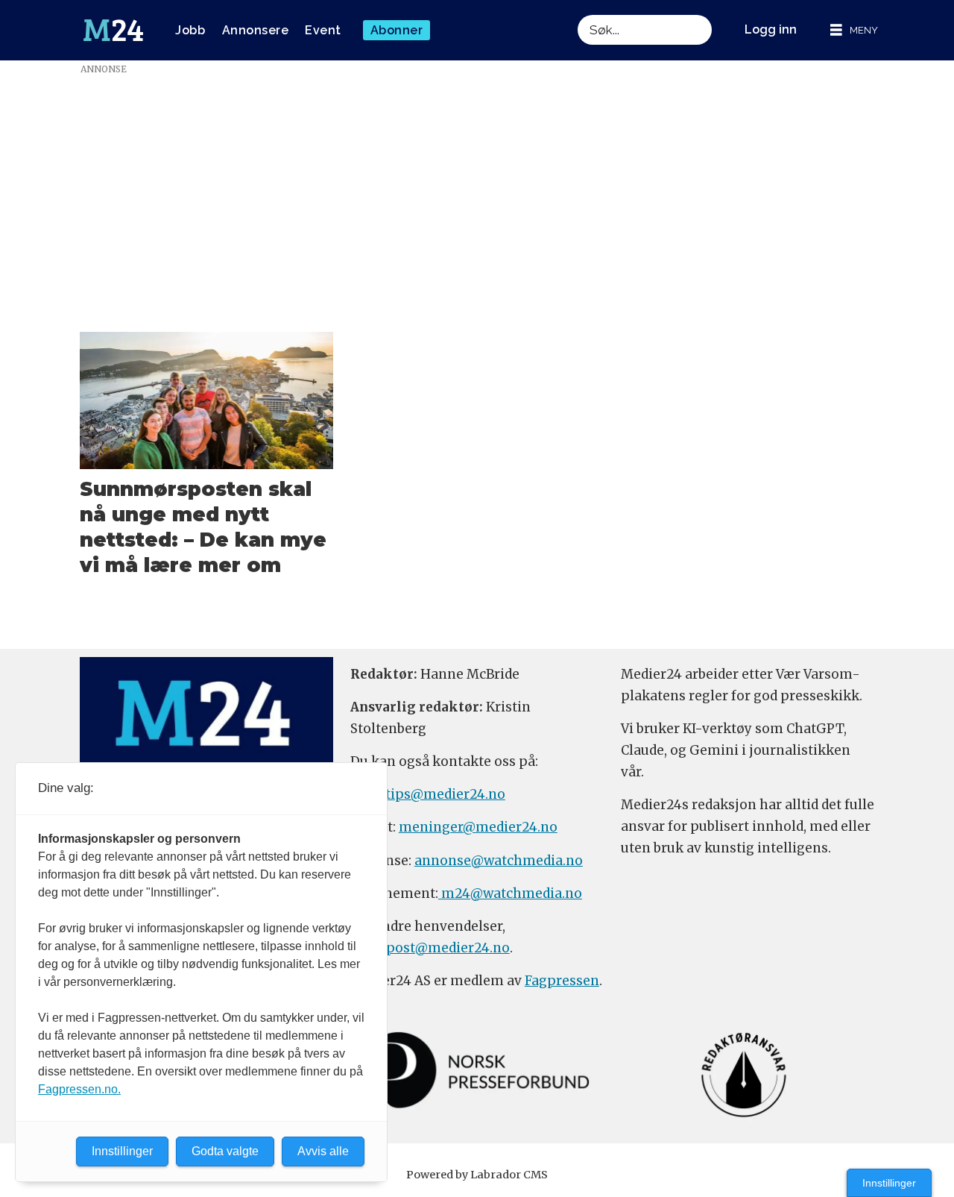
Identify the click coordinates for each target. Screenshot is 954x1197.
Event (323, 30)
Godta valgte (225, 1151)
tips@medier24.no (445, 794)
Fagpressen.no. (79, 1089)
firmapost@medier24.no (430, 948)
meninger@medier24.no (478, 827)
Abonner (396, 30)
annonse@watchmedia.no (498, 860)
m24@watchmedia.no (510, 893)
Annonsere (255, 30)
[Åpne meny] (854, 30)
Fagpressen (562, 981)
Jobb (190, 30)
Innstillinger (889, 1183)
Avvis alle (323, 1151)
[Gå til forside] (113, 30)
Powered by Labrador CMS (477, 1174)
